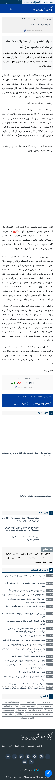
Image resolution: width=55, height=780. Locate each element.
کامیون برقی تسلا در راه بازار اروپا (32, 672)
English (26, 2)
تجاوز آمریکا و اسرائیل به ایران (31, 553)
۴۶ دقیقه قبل (49, 576)
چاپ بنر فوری (45, 702)
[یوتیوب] (21, 757)
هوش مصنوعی (40, 562)
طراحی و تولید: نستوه (26, 770)
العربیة (33, 2)
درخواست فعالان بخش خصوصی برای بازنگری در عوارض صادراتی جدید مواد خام (26, 455)
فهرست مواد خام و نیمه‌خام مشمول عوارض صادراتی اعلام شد (22, 538)
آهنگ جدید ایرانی (28, 706)
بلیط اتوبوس (30, 702)
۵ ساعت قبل (49, 607)
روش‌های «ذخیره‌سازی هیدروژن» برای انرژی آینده (25, 660)
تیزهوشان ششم (8, 710)
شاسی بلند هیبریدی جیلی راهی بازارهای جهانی (26, 644)
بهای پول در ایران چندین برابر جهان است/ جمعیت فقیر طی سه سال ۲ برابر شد (23, 650)
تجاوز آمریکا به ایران (30, 558)
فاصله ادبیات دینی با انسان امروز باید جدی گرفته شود (24, 640)
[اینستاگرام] (8, 757)
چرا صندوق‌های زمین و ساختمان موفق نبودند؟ (27, 590)
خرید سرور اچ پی (35, 710)
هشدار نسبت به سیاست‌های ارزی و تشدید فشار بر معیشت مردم (25, 577)
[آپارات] (24, 762)
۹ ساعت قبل (50, 649)
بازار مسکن (16, 558)
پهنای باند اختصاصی (12, 702)
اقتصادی (48, 553)
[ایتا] (41, 757)
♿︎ (48, 773)
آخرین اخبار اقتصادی (39, 570)
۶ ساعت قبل (50, 614)
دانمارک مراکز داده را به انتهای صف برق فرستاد (26, 683)
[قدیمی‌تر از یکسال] (27, 434)
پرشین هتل (8, 714)
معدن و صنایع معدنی (41, 403)
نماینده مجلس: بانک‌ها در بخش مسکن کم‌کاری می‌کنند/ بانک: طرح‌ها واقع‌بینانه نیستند (26, 630)
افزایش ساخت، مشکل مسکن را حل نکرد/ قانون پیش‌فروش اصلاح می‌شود (26, 666)
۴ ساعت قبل (49, 591)
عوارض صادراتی (20, 403)
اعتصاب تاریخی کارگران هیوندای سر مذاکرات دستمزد (24, 688)
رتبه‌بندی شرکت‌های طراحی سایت (39, 714)
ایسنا (43, 8)
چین (50, 562)
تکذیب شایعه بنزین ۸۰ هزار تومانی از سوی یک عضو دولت (24, 678)
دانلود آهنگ (21, 710)
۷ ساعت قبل (49, 629)
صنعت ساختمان (46, 558)
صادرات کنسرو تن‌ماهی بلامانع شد (31, 635)
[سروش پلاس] (34, 757)
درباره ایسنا (19, 746)
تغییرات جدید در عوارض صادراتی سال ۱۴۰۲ (35, 496)
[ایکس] (14, 757)
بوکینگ (19, 714)
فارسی (38, 2)
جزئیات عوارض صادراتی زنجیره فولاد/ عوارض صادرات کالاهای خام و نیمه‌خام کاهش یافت (22, 529)
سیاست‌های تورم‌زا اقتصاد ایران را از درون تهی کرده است (25, 585)
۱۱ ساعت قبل (49, 677)
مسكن (15, 553)
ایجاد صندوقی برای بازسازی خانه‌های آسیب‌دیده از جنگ (25, 608)
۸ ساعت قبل (49, 645)
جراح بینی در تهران (45, 706)
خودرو (8, 553)
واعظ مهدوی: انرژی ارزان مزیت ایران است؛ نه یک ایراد (23, 594)
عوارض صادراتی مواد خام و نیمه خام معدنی (32, 397)
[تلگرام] (27, 757)
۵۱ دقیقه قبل (49, 583)
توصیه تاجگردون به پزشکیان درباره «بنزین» (28, 656)
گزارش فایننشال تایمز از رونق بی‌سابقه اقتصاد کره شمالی (26, 623)
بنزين (8, 558)
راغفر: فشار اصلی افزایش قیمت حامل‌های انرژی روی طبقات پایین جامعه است (24, 601)
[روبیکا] (47, 757)
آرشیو (39, 746)
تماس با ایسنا (7, 746)
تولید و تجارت (46, 18)
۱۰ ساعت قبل (49, 665)
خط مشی (30, 746)
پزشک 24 (48, 710)
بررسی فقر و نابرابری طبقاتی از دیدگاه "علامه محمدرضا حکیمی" (23, 615)
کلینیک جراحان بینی (27, 718)
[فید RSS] (31, 762)
